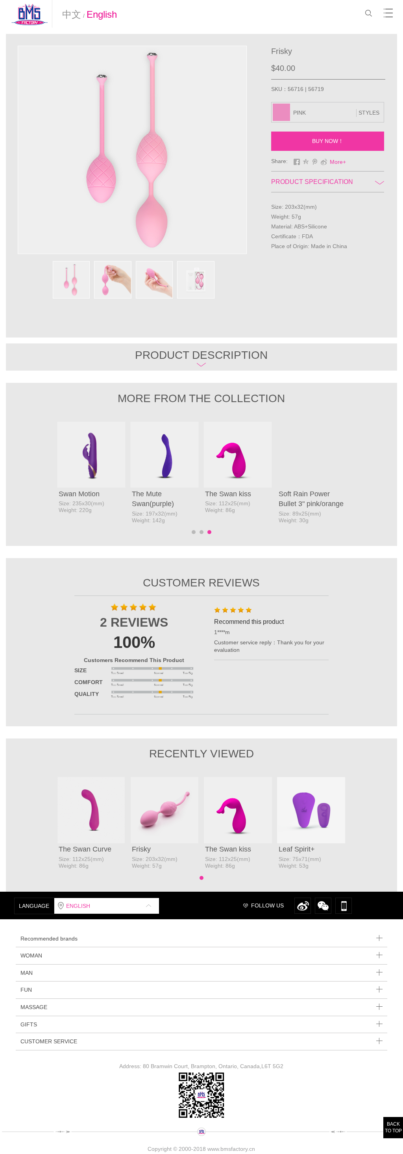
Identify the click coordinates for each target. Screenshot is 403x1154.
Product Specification (312, 181)
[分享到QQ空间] (306, 162)
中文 (71, 14)
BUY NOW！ (328, 141)
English (102, 14)
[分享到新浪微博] (324, 162)
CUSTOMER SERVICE (48, 1041)
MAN (26, 973)
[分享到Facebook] (297, 162)
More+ (338, 162)
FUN (26, 990)
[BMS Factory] (31, 14)
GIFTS (28, 1024)
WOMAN (31, 955)
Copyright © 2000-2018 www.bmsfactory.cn (201, 1149)
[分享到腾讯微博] (315, 162)
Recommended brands (49, 938)
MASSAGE (33, 1007)
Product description (201, 355)
